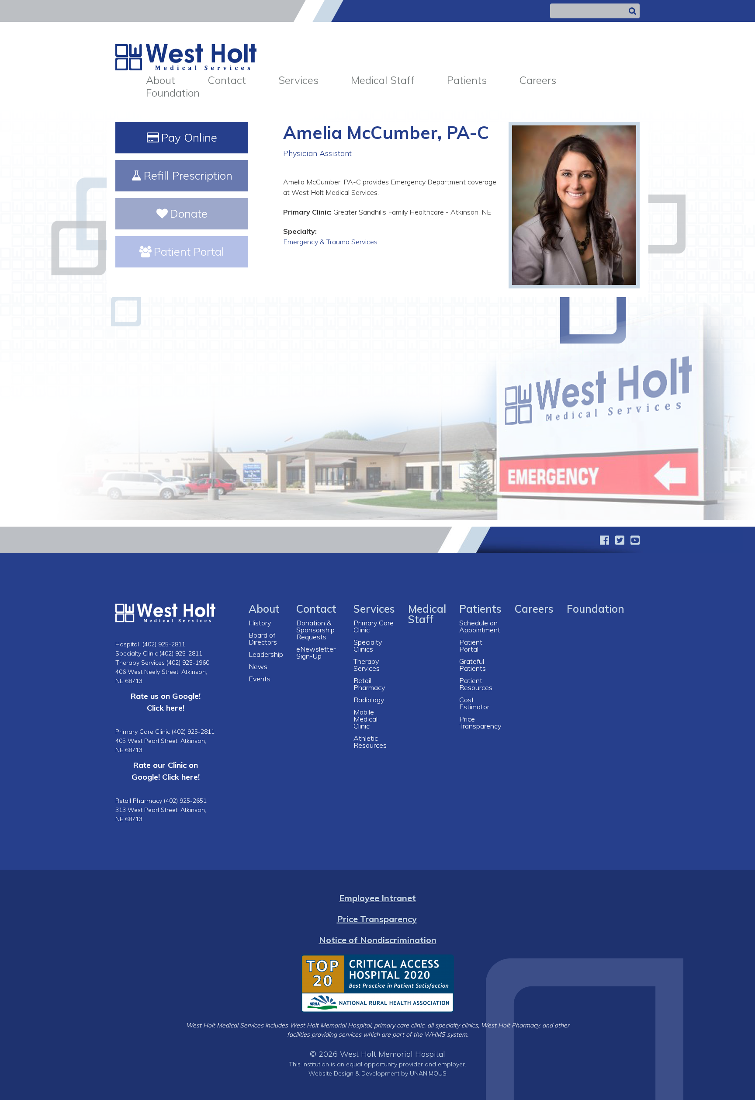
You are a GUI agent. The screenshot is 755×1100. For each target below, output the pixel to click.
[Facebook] (604, 540)
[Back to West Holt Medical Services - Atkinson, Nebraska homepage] (185, 56)
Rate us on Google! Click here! (166, 701)
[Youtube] (635, 540)
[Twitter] (619, 540)
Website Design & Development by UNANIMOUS (377, 1073)
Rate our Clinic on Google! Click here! (166, 770)
